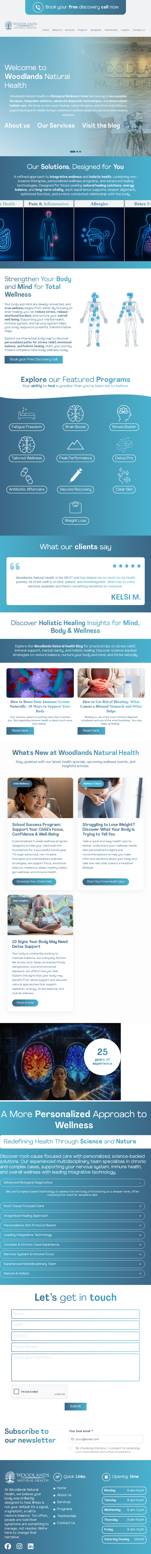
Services (69, 30)
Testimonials (111, 30)
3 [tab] (80, 152)
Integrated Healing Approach (26, 1215)
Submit (75, 1406)
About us (17, 126)
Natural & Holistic (16, 1273)
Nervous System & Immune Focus (29, 1254)
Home (46, 30)
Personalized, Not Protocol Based (30, 1225)
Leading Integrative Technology (28, 1235)
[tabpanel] (75, 96)
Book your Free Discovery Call (33, 359)
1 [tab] (71, 152)
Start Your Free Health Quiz (105, 881)
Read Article (25, 1003)
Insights (125, 30)
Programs (64, 1509)
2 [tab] (77, 152)
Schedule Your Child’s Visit (34, 881)
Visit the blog (101, 126)
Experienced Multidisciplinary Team (30, 1264)
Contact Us (139, 30)
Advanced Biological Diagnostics (28, 1182)
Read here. (20, 730)
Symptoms (95, 30)
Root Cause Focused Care (24, 1206)
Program (82, 30)
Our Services (56, 126)
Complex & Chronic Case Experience (31, 1244)
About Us (57, 30)
